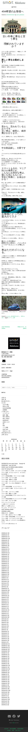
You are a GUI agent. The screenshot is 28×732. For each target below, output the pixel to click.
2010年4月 (4, 636)
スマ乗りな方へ (5, 411)
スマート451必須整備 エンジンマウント (12, 486)
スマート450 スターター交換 (9, 477)
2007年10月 (5, 690)
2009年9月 (5, 649)
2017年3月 (4, 585)
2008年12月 (5, 665)
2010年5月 (4, 635)
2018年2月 (4, 576)
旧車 (14, 317)
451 (3, 423)
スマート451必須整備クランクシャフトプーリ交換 (14, 498)
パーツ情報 (5, 427)
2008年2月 (4, 683)
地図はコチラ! (7, 371)
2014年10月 (4, 595)
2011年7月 (4, 622)
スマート (10, 317)
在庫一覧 (4, 399)
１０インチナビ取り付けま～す (9, 523)
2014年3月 (4, 599)
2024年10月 (5, 538)
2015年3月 (4, 594)
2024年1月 (4, 547)
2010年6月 (4, 633)
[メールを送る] (3, 360)
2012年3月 (4, 615)
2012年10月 (4, 610)
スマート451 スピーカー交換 (9, 500)
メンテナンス (5, 413)
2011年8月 (4, 620)
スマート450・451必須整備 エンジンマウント (13, 516)
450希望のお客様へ (6, 511)
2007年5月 (4, 699)
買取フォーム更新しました (8, 506)
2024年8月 (4, 542)
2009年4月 (4, 658)
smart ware (5, 429)
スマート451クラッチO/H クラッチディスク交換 (14, 470)
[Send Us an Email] (9, 716)
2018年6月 (4, 570)
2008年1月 (4, 685)
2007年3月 (4, 703)
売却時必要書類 (20, 728)
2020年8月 (4, 558)
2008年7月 (4, 674)
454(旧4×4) (5, 420)
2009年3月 (4, 660)
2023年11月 (4, 551)
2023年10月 (5, 552)
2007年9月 (4, 692)
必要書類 (4, 410)
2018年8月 (4, 567)
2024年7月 (4, 544)
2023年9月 (4, 554)
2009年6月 (5, 654)
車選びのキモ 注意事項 (22, 327)
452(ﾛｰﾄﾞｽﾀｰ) (5, 422)
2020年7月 (4, 560)
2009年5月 (4, 656)
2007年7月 (4, 695)
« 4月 (3, 454)
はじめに (8, 316)
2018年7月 (4, 569)
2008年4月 (4, 679)
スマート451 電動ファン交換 (9, 493)
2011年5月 (4, 624)
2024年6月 (4, 545)
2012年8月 (4, 611)
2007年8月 (4, 694)
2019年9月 (4, 561)
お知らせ (4, 397)
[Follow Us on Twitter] (18, 716)
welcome (6, 728)
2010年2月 (4, 640)
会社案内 (9, 730)
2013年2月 (4, 606)
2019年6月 (4, 563)
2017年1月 (4, 586)
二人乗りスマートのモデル (8, 504)
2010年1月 (4, 642)
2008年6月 (4, 676)
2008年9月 (4, 670)
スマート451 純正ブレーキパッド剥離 (11, 514)
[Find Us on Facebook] (14, 716)
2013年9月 (4, 603)
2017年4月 (4, 583)
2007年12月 (5, 687)
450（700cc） (6, 418)
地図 (13, 730)
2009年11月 (5, 645)
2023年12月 (5, 549)
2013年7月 (4, 604)
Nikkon (13, 722)
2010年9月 (4, 631)
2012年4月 (4, 613)
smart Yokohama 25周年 (6, 327)
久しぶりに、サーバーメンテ (9, 507)
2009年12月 (5, 644)
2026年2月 (4, 535)
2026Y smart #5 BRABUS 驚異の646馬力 (12, 467)
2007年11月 (4, 688)
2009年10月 (5, 647)
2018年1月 (4, 577)
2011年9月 (4, 619)
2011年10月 (4, 617)
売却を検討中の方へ (6, 432)
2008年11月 (4, 667)
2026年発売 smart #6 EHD (9, 465)
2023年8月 (4, 556)
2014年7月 (4, 597)
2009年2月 (4, 662)
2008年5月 (4, 678)
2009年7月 (4, 653)
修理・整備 (5, 415)
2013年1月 (4, 608)
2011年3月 (4, 626)
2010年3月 (4, 638)
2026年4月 (4, 533)
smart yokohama (20, 14)
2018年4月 (4, 572)
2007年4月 (4, 701)
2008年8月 (4, 672)
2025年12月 (5, 536)
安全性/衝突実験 (6, 408)
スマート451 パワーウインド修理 (10, 491)
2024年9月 (4, 540)
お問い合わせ (5, 434)
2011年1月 (4, 629)
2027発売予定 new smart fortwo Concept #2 (13, 463)
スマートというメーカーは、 (9, 502)
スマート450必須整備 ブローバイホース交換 (13, 476)
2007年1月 (4, 704)
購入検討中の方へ (15, 316)
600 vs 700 (5, 406)
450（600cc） (6, 416)
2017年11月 (4, 579)
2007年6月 (4, 697)
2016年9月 (4, 588)
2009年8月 (4, 651)
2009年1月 (4, 663)
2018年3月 (4, 574)
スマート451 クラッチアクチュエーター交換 (13, 481)
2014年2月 (4, 601)
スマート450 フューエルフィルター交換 (12, 518)
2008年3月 (4, 681)
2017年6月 (4, 581)
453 (3, 425)
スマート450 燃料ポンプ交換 (9, 479)
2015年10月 (4, 590)
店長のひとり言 (6, 431)
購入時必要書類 (13, 728)
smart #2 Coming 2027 (7, 469)
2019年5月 (4, 565)
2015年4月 (4, 592)
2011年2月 (4, 628)
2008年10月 (5, 669)
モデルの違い (5, 404)
